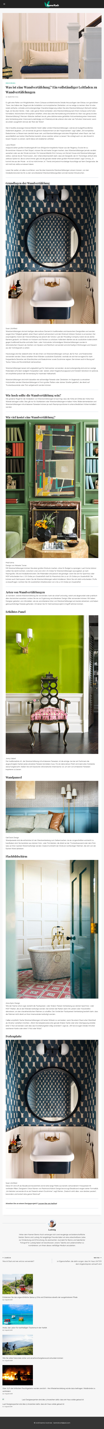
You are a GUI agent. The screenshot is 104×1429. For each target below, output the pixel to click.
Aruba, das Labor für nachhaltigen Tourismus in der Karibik (24, 1328)
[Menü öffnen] (4, 4)
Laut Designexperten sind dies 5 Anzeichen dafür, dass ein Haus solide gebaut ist (33, 1404)
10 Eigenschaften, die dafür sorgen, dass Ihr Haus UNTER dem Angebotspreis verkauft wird (79, 1261)
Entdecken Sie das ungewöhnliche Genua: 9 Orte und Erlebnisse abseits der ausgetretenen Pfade (39, 1297)
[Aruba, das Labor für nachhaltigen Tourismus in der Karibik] (52, 1314)
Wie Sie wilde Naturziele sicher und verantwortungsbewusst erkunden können (32, 1358)
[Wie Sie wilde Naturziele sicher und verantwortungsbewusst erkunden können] (52, 1345)
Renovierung (10, 83)
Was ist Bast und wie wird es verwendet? (18, 1259)
